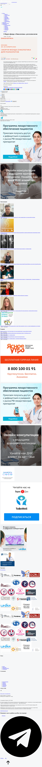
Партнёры (4, 684)
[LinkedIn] (17, 89)
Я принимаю (5, 101)
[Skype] (14, 89)
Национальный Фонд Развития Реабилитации (8, 232)
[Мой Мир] (7, 89)
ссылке (4, 81)
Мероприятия (7, 18)
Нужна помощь (7, 21)
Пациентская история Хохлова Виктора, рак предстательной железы (29, 264)
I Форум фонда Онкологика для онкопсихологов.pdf (12, 87)
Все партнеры (3, 569)
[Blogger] (15, 89)
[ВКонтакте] (4, 89)
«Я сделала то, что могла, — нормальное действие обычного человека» (15, 295)
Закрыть (2, 107)
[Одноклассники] (5, 89)
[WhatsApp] (12, 89)
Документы (7, 28)
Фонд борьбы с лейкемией (5, 310)
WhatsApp (3, 715)
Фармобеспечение (5, 23)
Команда (6, 26)
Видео (6, 19)
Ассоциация (4, 24)
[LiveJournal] (18, 89)
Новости (6, 14)
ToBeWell (5, 31)
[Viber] (11, 89)
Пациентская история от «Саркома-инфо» (24, 248)
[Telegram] (9, 89)
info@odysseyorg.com (4, 710)
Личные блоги (7, 15)
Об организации (7, 25)
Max (6, 758)
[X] (8, 89)
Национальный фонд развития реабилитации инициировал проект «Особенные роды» (15, 333)
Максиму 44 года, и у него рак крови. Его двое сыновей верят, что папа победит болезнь (19, 217)
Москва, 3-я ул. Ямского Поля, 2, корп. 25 (20, 83)
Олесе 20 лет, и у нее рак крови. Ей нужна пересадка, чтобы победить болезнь (23, 310)
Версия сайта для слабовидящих (5, 693)
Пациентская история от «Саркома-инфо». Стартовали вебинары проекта (13, 338)
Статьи (6, 16)
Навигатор (4, 22)
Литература (7, 20)
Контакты (6, 29)
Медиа (3, 13)
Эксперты (6, 27)
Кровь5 (1, 295)
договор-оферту (8, 101)
